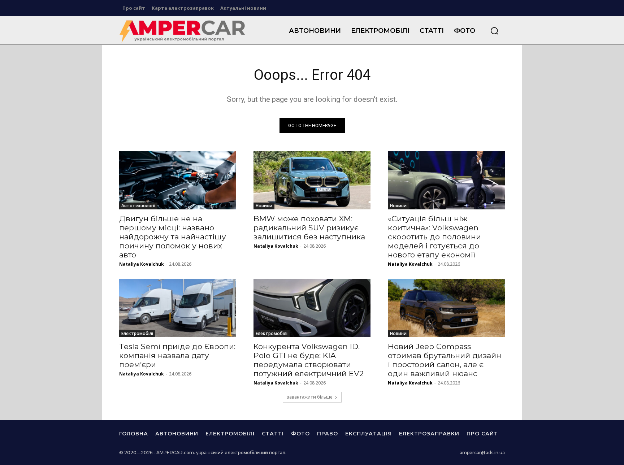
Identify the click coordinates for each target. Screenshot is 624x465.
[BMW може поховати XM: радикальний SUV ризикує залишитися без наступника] (312, 180)
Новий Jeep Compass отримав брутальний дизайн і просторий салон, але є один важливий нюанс (444, 360)
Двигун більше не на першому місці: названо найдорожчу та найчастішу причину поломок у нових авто (172, 236)
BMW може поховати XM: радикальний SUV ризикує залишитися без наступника (309, 227)
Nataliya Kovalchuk (141, 264)
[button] (494, 30)
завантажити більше (310, 397)
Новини (264, 206)
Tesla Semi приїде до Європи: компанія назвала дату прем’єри (177, 355)
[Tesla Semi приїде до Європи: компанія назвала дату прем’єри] (177, 308)
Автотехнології (138, 206)
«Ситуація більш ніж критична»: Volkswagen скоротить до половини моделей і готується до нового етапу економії (434, 236)
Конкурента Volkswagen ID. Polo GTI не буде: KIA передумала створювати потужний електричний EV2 (309, 360)
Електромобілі (137, 333)
